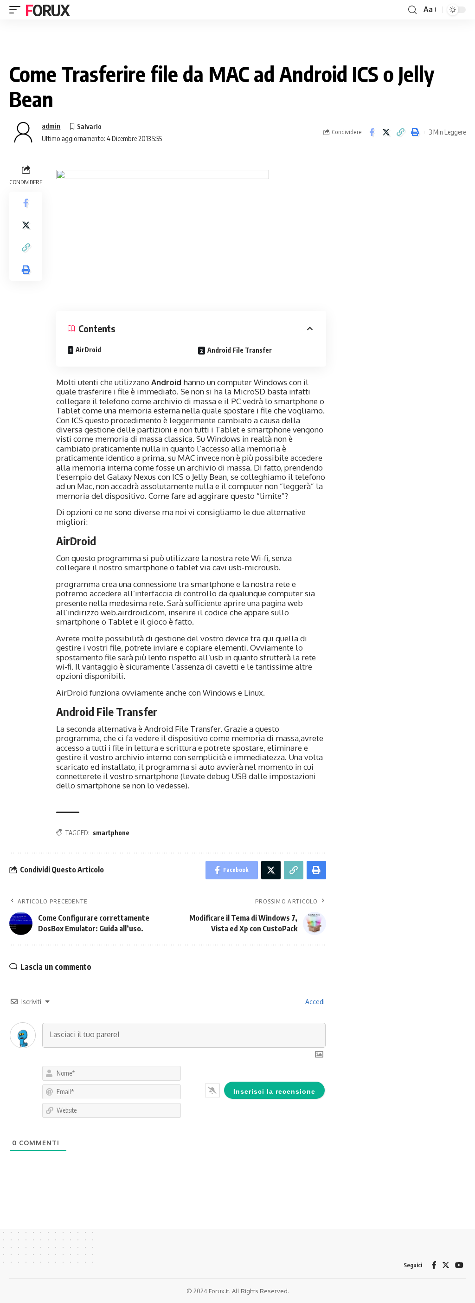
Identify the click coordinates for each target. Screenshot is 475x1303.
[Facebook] (434, 1265)
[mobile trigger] (17, 9)
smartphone (111, 833)
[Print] (414, 132)
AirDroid (88, 350)
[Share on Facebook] (371, 132)
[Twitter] (446, 1265)
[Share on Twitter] (385, 132)
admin (51, 126)
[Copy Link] (400, 132)
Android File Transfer (239, 350)
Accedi (314, 1002)
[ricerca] (412, 10)
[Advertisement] (400, 220)
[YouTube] (459, 1265)
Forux (47, 9)
